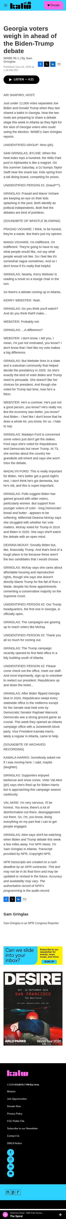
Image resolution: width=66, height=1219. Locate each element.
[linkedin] (10, 1166)
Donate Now (14, 1106)
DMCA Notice (14, 1143)
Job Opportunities (17, 1099)
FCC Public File (15, 1121)
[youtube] (10, 1173)
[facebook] (10, 1152)
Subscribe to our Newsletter (22, 1128)
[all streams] (61, 1214)
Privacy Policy (14, 1113)
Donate (55, 5)
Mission (11, 1091)
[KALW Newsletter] (33, 955)
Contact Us (13, 1136)
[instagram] (10, 1159)
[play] (5, 1214)
